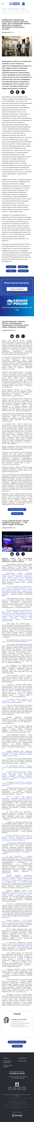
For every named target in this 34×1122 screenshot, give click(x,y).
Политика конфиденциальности (17, 1102)
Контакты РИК (22, 1061)
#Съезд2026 (17, 1046)
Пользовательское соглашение (17, 1101)
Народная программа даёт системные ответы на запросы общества (17, 640)
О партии (6, 1058)
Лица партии (22, 1058)
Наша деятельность (13, 8)
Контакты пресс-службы (8, 1066)
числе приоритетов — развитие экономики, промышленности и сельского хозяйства (17, 856)
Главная (4, 8)
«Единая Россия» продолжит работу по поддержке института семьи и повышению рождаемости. (17, 783)
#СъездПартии (17, 513)
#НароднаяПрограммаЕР (17, 509)
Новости (23, 8)
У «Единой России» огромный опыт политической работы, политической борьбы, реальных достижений (17, 701)
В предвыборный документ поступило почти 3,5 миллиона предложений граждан (17, 766)
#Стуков (11, 266)
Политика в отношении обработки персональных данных (17, 1105)
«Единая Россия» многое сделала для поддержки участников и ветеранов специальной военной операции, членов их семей (17, 754)
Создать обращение (17, 289)
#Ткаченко (23, 266)
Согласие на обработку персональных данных (17, 1107)
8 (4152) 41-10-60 (17, 1073)
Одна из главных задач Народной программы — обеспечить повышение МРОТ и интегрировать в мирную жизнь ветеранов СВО (17, 798)
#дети (11, 271)
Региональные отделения (7, 1061)
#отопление (23, 271)
